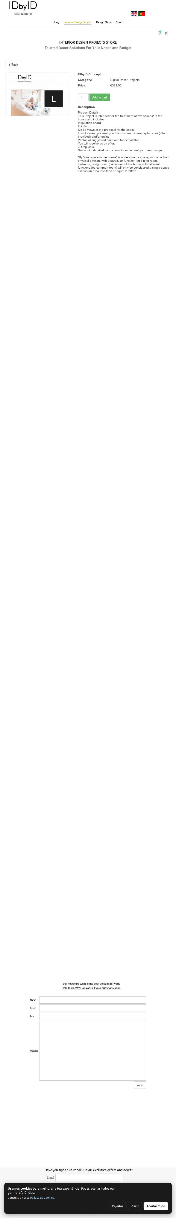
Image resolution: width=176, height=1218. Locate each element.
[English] (134, 14)
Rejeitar (117, 1206)
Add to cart (99, 97)
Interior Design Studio (78, 22)
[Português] (142, 14)
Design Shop (103, 22)
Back (14, 64)
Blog (56, 22)
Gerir (135, 1206)
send (140, 1085)
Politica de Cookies (42, 1198)
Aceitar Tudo (156, 1206)
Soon (119, 22)
